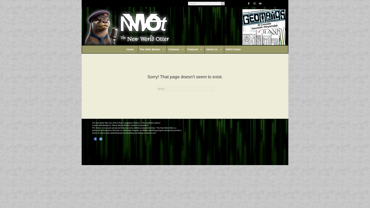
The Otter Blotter (150, 49)
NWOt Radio (233, 49)
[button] (163, 49)
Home (130, 49)
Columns (173, 49)
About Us (212, 49)
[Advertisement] (232, 142)
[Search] (223, 3)
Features (192, 49)
